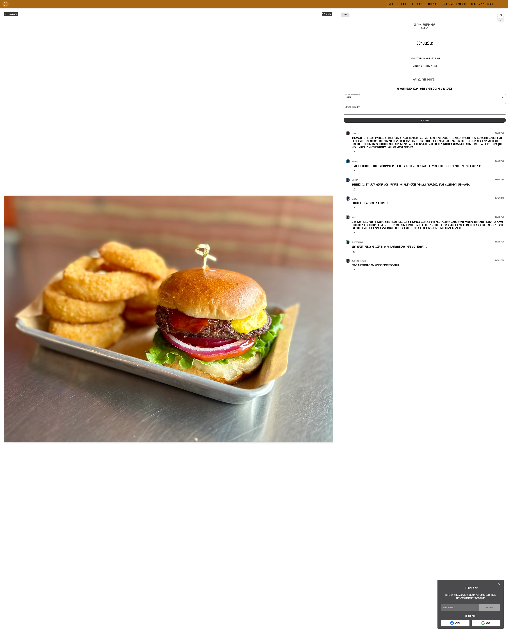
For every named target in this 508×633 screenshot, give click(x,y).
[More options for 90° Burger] (500, 15)
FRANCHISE (461, 4)
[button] (393, 4)
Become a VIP (477, 4)
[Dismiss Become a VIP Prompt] (499, 584)
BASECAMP (448, 4)
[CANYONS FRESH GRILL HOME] (14, 4)
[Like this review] (355, 152)
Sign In (490, 4)
